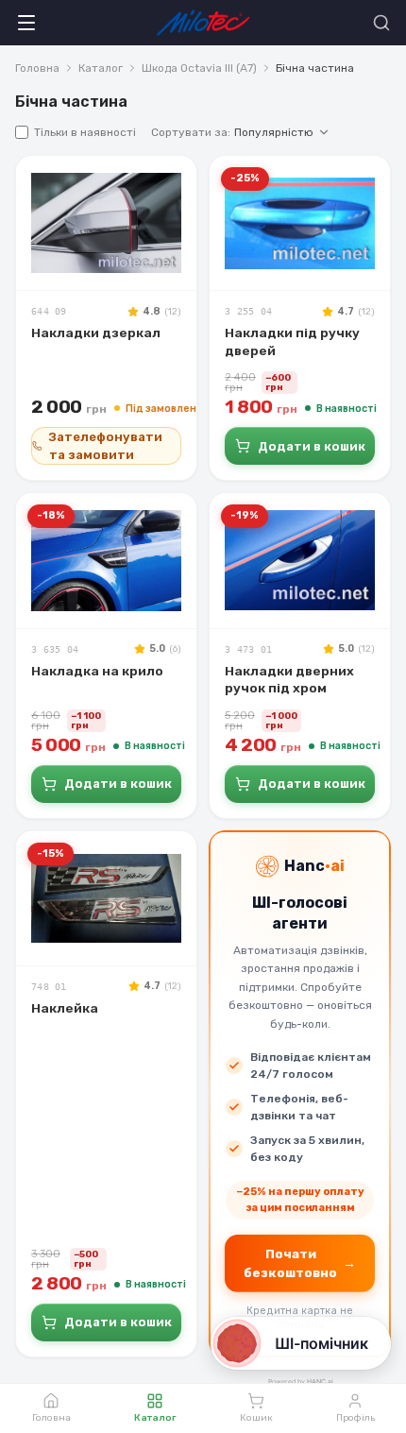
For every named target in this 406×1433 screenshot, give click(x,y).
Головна (37, 68)
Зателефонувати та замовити (105, 446)
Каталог (100, 68)
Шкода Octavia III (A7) (199, 68)
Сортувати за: (232, 132)
